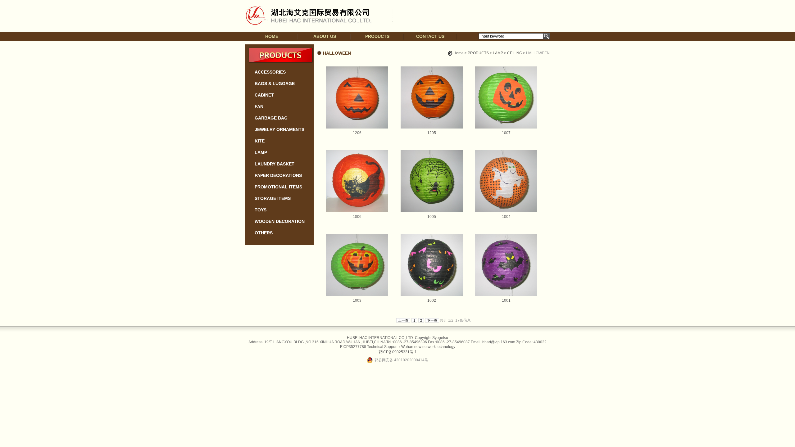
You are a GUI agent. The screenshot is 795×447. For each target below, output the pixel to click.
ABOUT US (324, 36)
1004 (506, 216)
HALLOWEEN (538, 53)
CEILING (514, 53)
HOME (271, 36)
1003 (357, 300)
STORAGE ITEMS (273, 198)
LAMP (261, 152)
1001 (506, 300)
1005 (431, 216)
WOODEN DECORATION (280, 221)
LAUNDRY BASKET (274, 163)
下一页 (432, 320)
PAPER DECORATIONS (278, 175)
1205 (431, 133)
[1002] (432, 295)
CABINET (264, 95)
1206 (357, 133)
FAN (259, 106)
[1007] (506, 127)
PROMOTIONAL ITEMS (278, 186)
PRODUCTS (377, 36)
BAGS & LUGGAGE (275, 83)
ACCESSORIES (270, 72)
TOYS (260, 209)
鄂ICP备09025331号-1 (398, 352)
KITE (260, 140)
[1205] (432, 127)
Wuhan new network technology (428, 347)
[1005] (432, 211)
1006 (357, 216)
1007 (506, 133)
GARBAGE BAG (271, 117)
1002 (431, 300)
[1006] (357, 211)
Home (458, 53)
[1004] (506, 211)
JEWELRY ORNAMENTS (279, 129)
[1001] (506, 295)
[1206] (357, 127)
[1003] (357, 295)
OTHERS (264, 232)
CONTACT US (430, 36)
